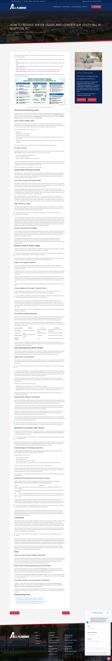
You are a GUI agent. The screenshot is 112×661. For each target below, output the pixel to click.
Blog (91, 1)
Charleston (26, 1)
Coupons (95, 1)
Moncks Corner (36, 1)
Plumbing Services (57, 6)
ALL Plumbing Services (38, 161)
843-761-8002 (97, 6)
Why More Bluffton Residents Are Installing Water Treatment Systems (31, 601)
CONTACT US (92, 99)
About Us (85, 6)
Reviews (99, 1)
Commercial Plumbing (76, 6)
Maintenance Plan (85, 1)
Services (38, 643)
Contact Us (38, 641)
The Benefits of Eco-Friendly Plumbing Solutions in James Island (29, 597)
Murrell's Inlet (42, 1)
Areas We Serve (66, 6)
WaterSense (48, 189)
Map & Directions (52, 642)
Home (11, 32)
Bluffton (30, 1)
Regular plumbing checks (32, 71)
